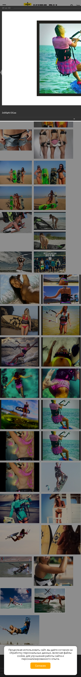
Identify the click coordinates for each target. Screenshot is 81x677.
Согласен (40, 665)
